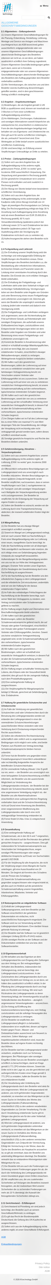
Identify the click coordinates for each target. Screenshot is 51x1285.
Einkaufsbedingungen (11, 1244)
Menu (45, 6)
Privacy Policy (42, 1263)
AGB (3, 1237)
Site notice (44, 1267)
